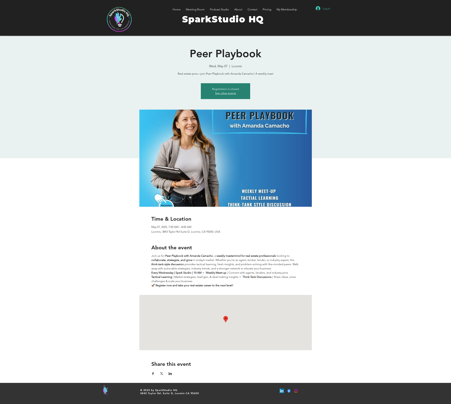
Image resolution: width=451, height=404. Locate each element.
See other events (225, 93)
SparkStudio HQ (223, 19)
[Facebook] (289, 391)
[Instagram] (296, 391)
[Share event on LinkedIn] (170, 373)
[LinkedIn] (281, 391)
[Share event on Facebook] (153, 373)
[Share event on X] (161, 373)
